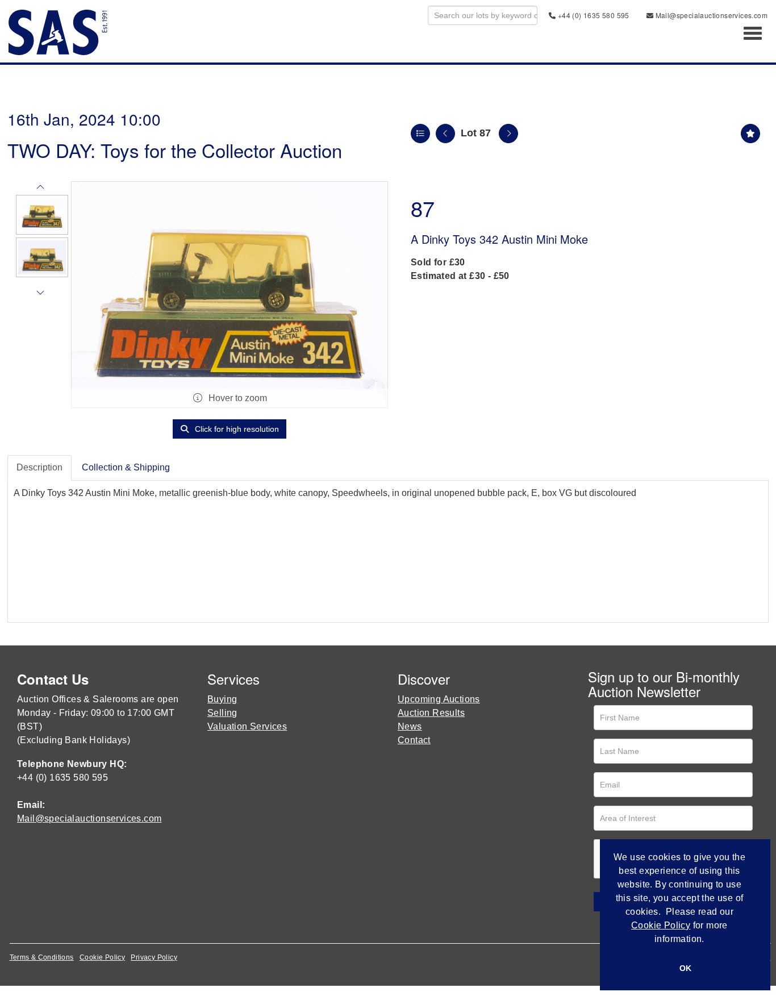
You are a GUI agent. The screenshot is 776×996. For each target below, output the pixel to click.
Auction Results (431, 713)
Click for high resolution (236, 429)
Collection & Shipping (126, 467)
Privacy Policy (154, 957)
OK (685, 968)
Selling (222, 713)
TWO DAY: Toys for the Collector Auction (174, 149)
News (410, 726)
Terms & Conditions (42, 957)
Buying (222, 699)
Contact (414, 740)
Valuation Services (247, 726)
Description (39, 467)
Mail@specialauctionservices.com (710, 15)
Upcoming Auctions (439, 699)
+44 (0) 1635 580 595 (592, 15)
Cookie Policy (102, 957)
